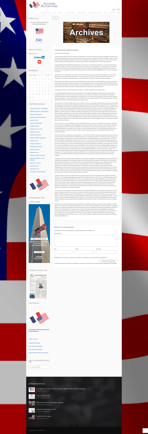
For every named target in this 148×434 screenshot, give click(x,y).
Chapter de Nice (34, 140)
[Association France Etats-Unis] (43, 4)
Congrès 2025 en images (43, 416)
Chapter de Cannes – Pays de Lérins (39, 111)
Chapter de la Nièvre (35, 143)
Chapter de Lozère (35, 132)
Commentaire (85, 233)
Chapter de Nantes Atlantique (38, 137)
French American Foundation (35, 346)
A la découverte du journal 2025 (46, 409)
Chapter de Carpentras (36, 114)
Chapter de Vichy (34, 166)
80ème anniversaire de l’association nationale (49, 402)
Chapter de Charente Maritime (38, 117)
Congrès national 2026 (43, 395)
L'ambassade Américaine (34, 343)
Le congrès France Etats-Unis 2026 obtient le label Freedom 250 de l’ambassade (60, 388)
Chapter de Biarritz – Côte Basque (39, 108)
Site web (98, 249)
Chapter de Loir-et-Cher (36, 129)
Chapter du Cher (34, 120)
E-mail (84, 249)
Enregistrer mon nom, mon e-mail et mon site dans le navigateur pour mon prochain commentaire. (80, 257)
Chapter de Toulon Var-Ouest (37, 155)
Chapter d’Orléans (34, 149)
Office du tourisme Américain (36, 349)
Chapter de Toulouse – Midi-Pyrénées (37, 159)
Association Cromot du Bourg (37, 171)
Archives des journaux (34, 303)
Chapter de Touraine (35, 163)
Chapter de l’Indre (34, 126)
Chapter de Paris (34, 152)
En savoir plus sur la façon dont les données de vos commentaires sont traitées (98, 263)
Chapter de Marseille (35, 135)
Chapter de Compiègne (36, 123)
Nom (63, 249)
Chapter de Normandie (36, 146)
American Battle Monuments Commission (38, 352)
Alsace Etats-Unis (34, 168)
